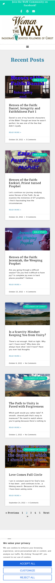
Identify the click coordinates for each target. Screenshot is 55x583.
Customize (27, 570)
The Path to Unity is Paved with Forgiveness (26, 405)
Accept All (27, 563)
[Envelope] (33, 11)
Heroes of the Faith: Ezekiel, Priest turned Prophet (25, 183)
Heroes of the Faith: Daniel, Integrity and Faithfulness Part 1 (24, 108)
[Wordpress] (27, 11)
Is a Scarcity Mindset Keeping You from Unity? (27, 333)
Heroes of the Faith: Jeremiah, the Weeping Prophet (25, 260)
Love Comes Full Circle (25, 474)
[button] (27, 46)
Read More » (15, 132)
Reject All (27, 577)
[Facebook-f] (21, 11)
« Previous (12, 512)
